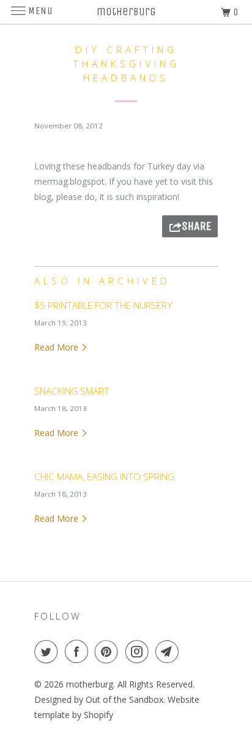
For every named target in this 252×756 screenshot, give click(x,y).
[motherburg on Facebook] (79, 651)
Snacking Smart (71, 391)
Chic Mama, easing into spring (104, 476)
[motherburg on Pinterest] (109, 651)
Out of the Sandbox (124, 699)
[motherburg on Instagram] (139, 651)
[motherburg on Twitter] (48, 651)
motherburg (89, 684)
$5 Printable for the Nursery (103, 305)
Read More (57, 347)
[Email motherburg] (169, 651)
